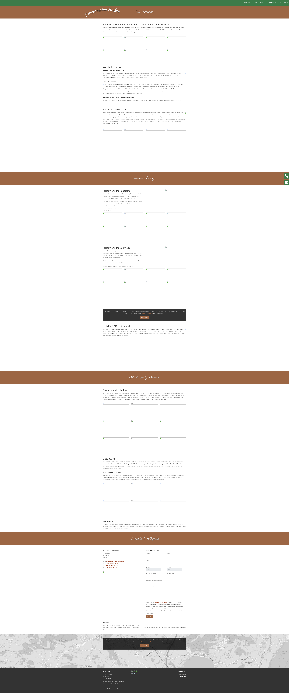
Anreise (148, 567)
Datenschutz (182, 674)
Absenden (149, 616)
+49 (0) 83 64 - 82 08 (112, 563)
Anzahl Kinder (170, 573)
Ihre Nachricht (150, 587)
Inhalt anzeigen (144, 317)
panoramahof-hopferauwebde (115, 561)
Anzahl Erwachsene (151, 573)
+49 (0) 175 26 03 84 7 (112, 567)
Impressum (183, 676)
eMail (147, 560)
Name (169, 553)
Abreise (169, 567)
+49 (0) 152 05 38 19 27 (112, 565)
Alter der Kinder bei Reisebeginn (154, 580)
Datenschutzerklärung (147, 313)
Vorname (148, 553)
